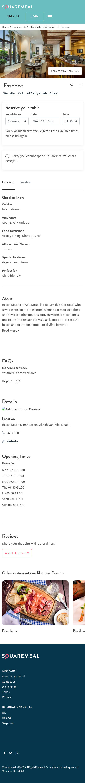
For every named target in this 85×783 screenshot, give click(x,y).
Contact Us (8, 681)
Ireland (6, 718)
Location (25, 182)
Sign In (13, 16)
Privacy (6, 697)
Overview (8, 182)
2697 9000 (13, 433)
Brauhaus (9, 631)
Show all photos (65, 71)
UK (4, 712)
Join (35, 16)
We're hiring (9, 687)
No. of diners (13, 114)
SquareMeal (17, 7)
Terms (6, 692)
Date (34, 114)
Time (66, 114)
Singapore (8, 723)
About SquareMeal (13, 676)
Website (9, 93)
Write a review (17, 553)
